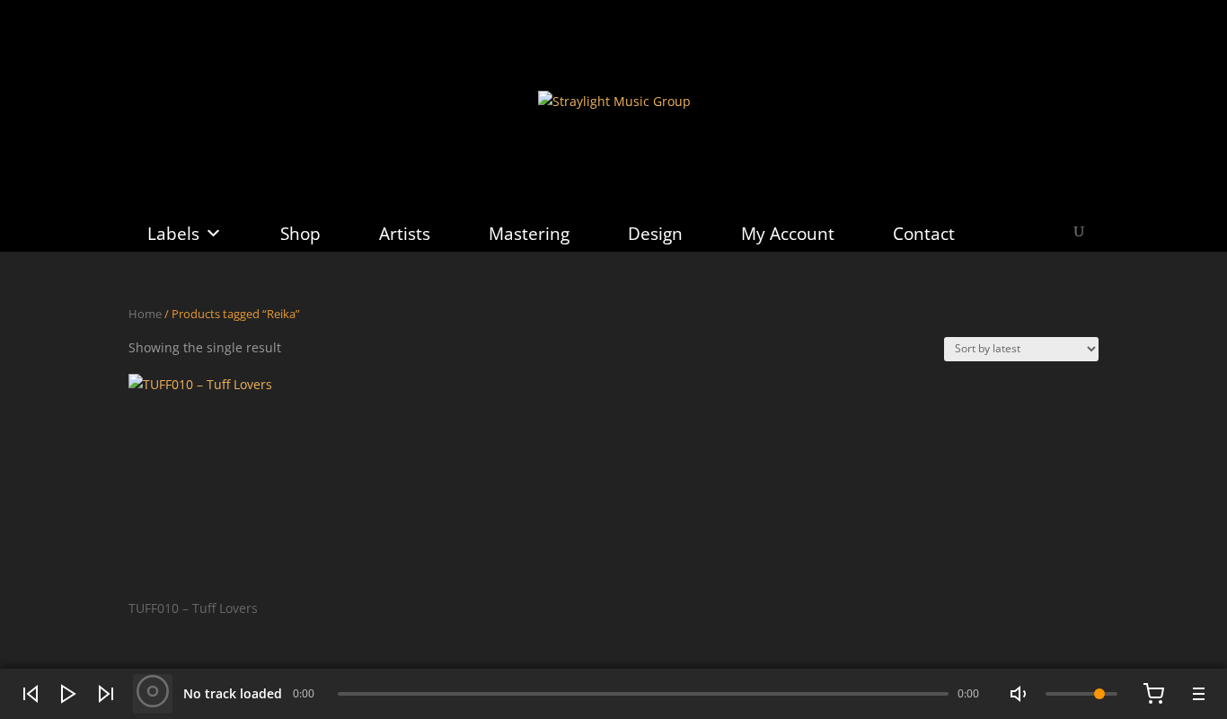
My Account (787, 233)
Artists (404, 233)
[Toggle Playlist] (1196, 694)
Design (655, 233)
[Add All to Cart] (1153, 694)
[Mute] (1020, 694)
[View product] (152, 694)
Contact (924, 233)
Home (145, 314)
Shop (300, 233)
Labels (173, 233)
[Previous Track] (30, 694)
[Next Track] (106, 694)
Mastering (529, 233)
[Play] (68, 694)
